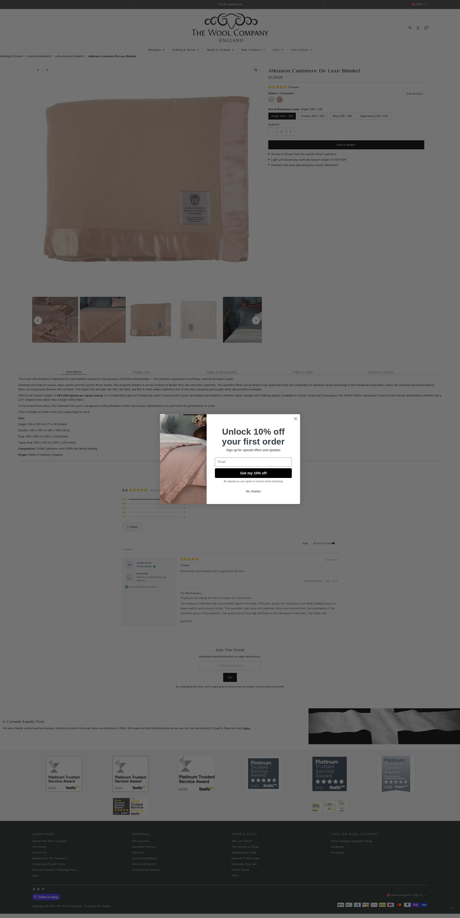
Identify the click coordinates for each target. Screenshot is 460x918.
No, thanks (253, 491)
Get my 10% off (253, 473)
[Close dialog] (295, 419)
